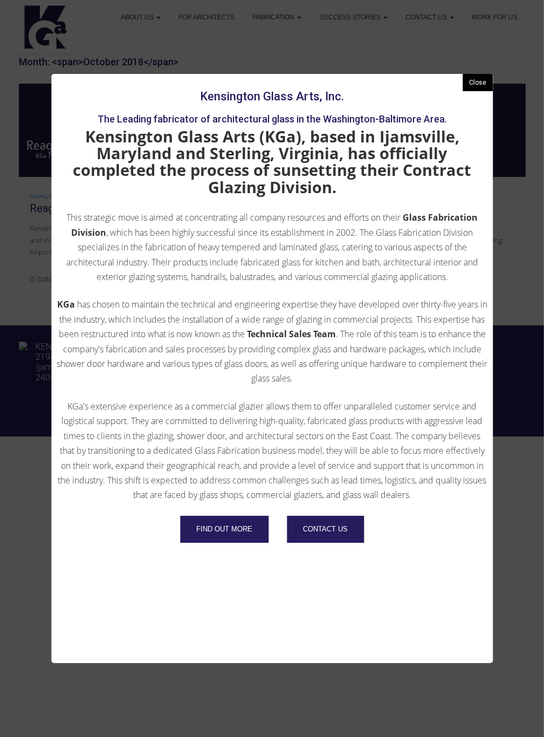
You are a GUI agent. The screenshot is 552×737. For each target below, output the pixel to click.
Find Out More (224, 529)
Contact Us (325, 529)
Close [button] (477, 82)
